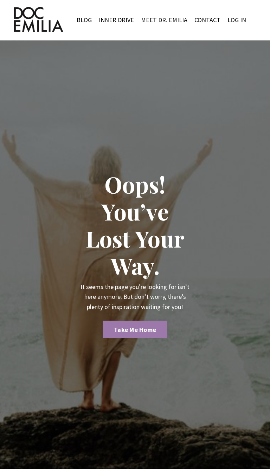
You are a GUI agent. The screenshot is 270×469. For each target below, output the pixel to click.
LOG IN (236, 20)
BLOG (84, 20)
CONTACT (207, 20)
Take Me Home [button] (135, 330)
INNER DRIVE (116, 20)
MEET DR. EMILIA (164, 20)
